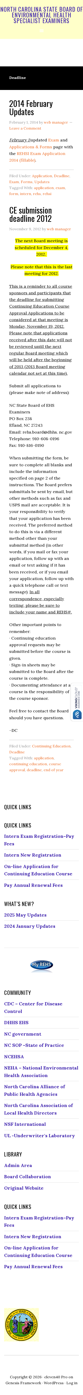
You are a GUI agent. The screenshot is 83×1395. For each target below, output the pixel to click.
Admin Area (18, 1165)
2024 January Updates (29, 926)
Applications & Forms (30, 146)
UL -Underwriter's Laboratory (39, 1135)
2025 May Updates (25, 915)
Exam (53, 140)
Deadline (61, 176)
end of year (54, 770)
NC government (22, 1034)
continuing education (28, 764)
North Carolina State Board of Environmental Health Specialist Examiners (41, 15)
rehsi (47, 193)
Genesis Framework (23, 1383)
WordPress (54, 1383)
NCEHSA (14, 1056)
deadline (34, 770)
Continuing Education (51, 746)
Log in (71, 1383)
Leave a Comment (25, 128)
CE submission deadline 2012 (30, 214)
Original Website (24, 1188)
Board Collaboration (27, 1176)
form (13, 193)
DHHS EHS (16, 1022)
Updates (42, 181)
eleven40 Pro (56, 1377)
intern (25, 193)
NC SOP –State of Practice (34, 1045)
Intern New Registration (32, 855)
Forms (27, 181)
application (44, 187)
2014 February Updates (31, 107)
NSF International (25, 1124)
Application (42, 176)
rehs (37, 193)
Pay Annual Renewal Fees (33, 885)
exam (60, 187)
